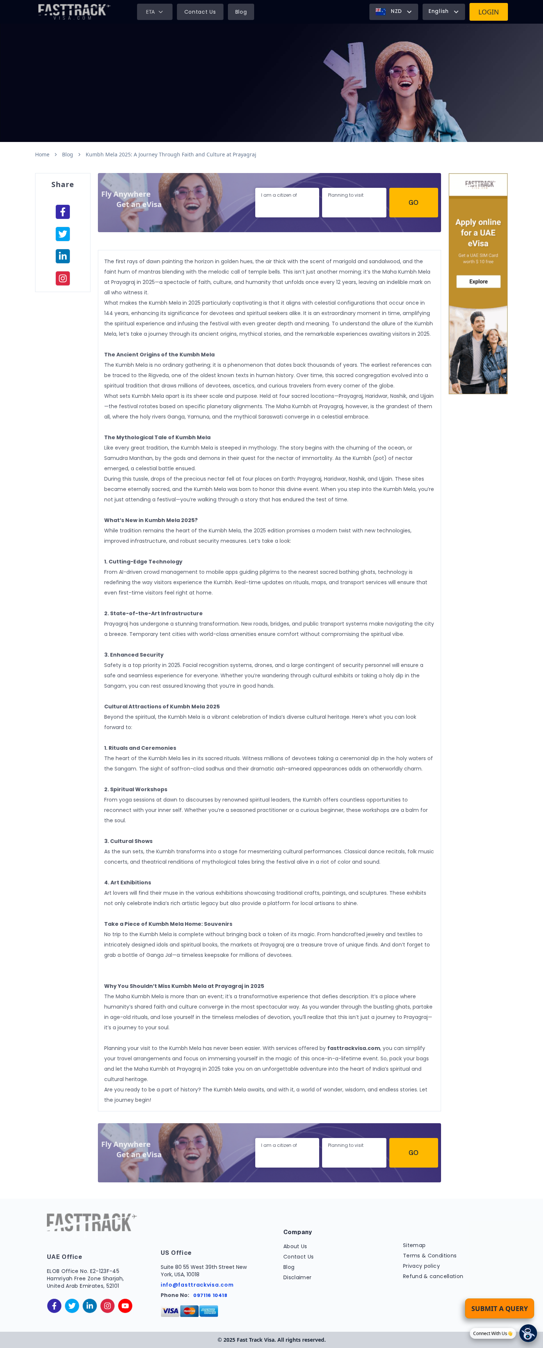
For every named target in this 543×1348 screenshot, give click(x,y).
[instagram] (62, 278)
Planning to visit (345, 195)
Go (414, 202)
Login (488, 11)
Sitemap (414, 1245)
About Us (295, 1246)
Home (42, 154)
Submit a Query (499, 1308)
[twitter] (72, 1305)
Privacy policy (421, 1266)
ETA (150, 11)
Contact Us (200, 12)
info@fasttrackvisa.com (197, 1284)
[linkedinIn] (62, 256)
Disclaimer (297, 1277)
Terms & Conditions (430, 1255)
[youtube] (125, 1305)
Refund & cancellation (433, 1276)
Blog (241, 12)
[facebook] (62, 211)
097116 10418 (210, 1295)
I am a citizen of (279, 195)
